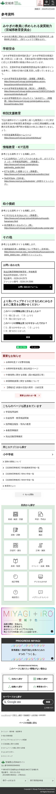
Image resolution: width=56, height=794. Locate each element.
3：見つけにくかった (16, 331)
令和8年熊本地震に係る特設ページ (22, 368)
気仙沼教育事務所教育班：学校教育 (20, 272)
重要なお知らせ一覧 (28, 395)
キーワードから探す (12, 697)
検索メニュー (53, 3)
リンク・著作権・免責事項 (12, 731)
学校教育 (26, 715)
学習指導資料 (12, 412)
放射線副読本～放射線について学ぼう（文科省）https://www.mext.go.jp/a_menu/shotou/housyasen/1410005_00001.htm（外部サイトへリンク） (29, 252)
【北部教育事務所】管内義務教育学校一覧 (22, 468)
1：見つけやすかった (16, 327)
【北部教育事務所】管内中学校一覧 (19, 480)
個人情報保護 (8, 736)
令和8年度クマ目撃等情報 (18, 362)
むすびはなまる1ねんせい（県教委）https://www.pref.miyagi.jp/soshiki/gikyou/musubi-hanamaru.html (26, 218)
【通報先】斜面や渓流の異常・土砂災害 (24, 387)
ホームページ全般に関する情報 (14, 748)
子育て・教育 (17, 715)
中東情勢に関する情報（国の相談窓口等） (25, 375)
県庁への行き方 (9, 780)
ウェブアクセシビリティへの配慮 (15, 740)
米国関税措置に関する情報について (22, 381)
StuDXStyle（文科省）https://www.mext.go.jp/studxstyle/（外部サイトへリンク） (29, 181)
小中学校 (8, 454)
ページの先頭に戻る (28, 723)
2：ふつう (28, 315)
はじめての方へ (8, 752)
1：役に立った (12, 315)
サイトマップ (8, 756)
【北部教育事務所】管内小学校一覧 (19, 474)
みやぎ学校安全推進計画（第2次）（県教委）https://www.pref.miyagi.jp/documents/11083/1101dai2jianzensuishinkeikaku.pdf (29, 91)
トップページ (6, 715)
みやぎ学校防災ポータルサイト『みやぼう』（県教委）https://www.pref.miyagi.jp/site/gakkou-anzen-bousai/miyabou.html (28, 101)
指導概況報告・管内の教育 (18, 424)
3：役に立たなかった (16, 319)
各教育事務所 (12, 430)
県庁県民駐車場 (36, 780)
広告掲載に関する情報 (11, 744)
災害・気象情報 (40, 3)
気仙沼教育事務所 (14, 436)
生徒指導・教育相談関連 (17, 418)
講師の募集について (13, 461)
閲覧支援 (46, 3)
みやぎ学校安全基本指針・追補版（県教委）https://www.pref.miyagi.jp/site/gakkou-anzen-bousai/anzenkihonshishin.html (25, 82)
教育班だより (10, 486)
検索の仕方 (49, 708)
